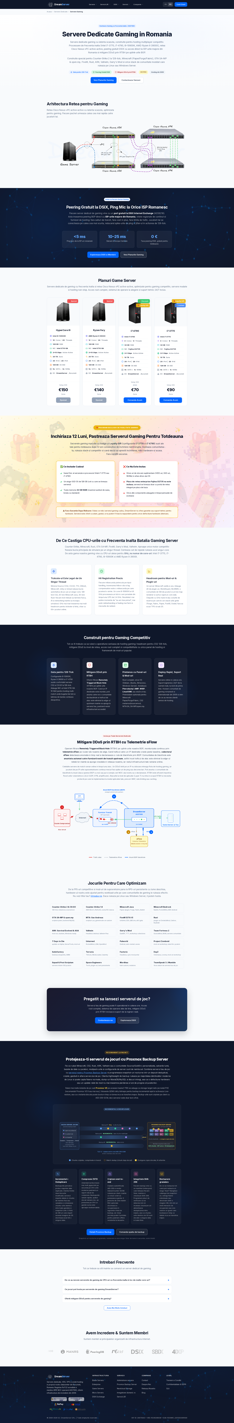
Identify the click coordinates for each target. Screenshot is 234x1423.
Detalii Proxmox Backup (100, 1232)
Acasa (49, 12)
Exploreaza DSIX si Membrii (103, 254)
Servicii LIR (104, 4)
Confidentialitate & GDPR (176, 1384)
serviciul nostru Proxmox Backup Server (88, 1072)
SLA (167, 1388)
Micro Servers (98, 1393)
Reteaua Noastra (148, 1388)
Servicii (125, 4)
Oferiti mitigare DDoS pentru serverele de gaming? (88, 1298)
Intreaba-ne (96, 896)
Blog (143, 1393)
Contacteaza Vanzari (131, 80)
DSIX (115, 4)
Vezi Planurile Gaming (104, 80)
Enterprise (96, 1384)
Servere (92, 4)
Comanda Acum (135, 400)
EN (166, 4)
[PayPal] (68, 1409)
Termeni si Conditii (173, 1380)
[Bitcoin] (80, 1409)
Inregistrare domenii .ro (126, 1393)
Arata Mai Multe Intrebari (117, 1308)
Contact (145, 1380)
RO (170, 4)
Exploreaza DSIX (128, 1020)
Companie (137, 4)
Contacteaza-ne (105, 1020)
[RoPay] (59, 1404)
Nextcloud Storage (124, 1388)
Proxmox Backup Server (127, 1384)
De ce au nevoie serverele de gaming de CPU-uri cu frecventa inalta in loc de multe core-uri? (107, 1280)
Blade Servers (98, 1380)
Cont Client (181, 4)
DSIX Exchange (98, 1397)
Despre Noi (146, 1384)
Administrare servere (125, 1380)
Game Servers (98, 1388)
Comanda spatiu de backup (131, 1232)
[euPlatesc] (55, 1409)
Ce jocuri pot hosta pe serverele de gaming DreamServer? (92, 1289)
